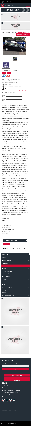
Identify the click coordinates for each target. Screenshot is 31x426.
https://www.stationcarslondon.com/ (13, 86)
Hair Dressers (6, 276)
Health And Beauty (8, 271)
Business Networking (8, 295)
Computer (5, 290)
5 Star (3, 95)
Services (8, 32)
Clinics (4, 268)
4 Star (3, 96)
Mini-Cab (14, 32)
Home (2, 32)
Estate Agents (6, 257)
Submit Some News (17, 378)
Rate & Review (6, 244)
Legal (4, 284)
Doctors (5, 279)
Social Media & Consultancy (11, 392)
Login (4, 1)
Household (6, 274)
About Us (6, 386)
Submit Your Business (23, 34)
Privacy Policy (7, 397)
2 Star (3, 99)
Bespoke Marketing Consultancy (12, 390)
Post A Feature (17, 380)
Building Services (7, 287)
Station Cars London (23, 32)
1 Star (3, 100)
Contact (9, 73)
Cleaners (5, 263)
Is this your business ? (23, 90)
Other (4, 282)
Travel (4, 292)
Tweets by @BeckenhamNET (9, 410)
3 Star (3, 98)
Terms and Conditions (9, 394)
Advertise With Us (8, 388)
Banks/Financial (7, 260)
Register (10, 1)
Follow (4, 73)
